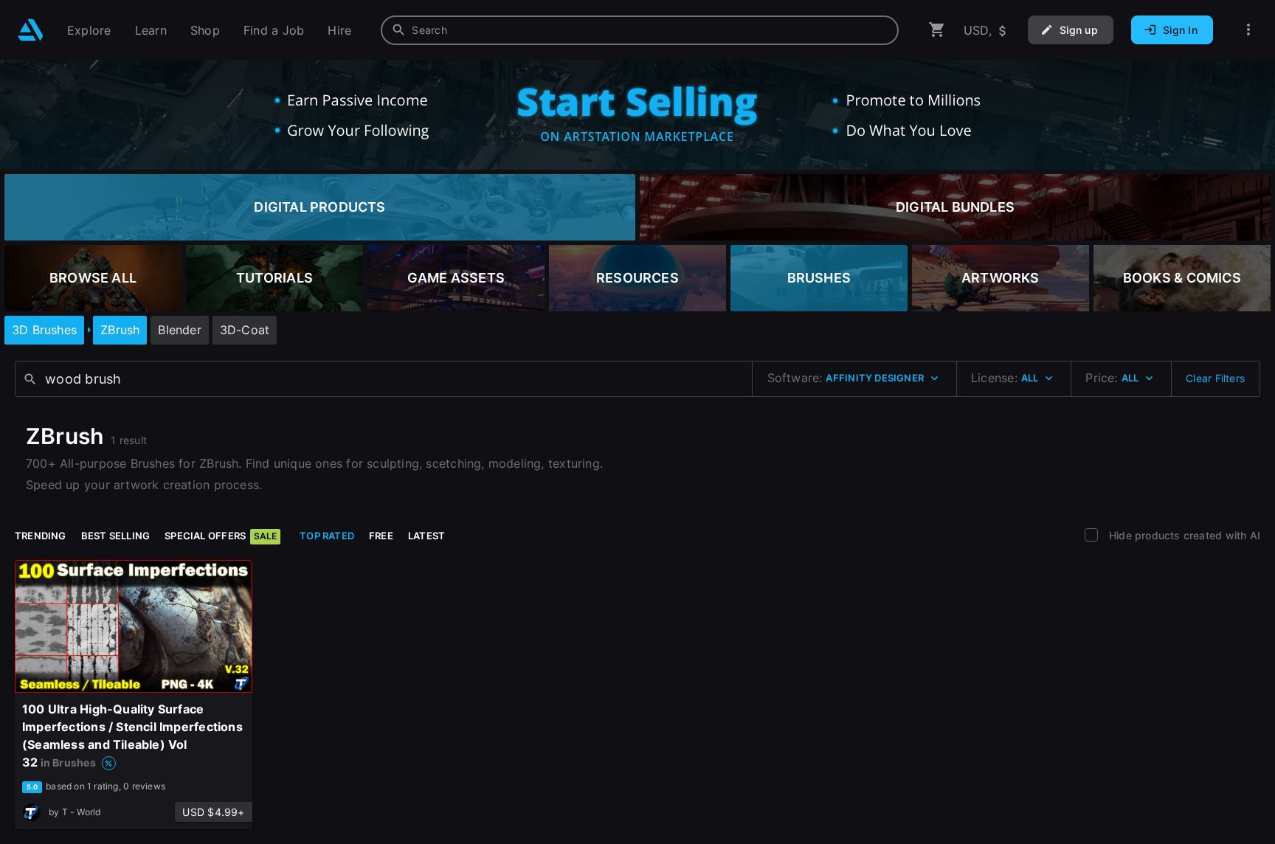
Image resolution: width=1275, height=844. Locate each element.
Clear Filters (1215, 378)
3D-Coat (244, 329)
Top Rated (327, 536)
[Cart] (937, 30)
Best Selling (116, 536)
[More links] (1248, 30)
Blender (179, 329)
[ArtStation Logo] (31, 29)
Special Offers (221, 536)
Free (381, 536)
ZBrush (119, 329)
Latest (426, 536)
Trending (40, 536)
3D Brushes (44, 329)
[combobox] (640, 30)
